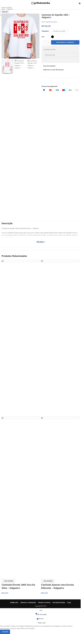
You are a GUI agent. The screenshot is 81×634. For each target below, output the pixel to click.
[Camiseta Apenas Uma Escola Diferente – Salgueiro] (60, 338)
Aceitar (5, 632)
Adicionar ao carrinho (65, 42)
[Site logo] (40, 3)
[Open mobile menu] (2, 3)
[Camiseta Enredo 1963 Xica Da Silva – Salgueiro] (21, 338)
